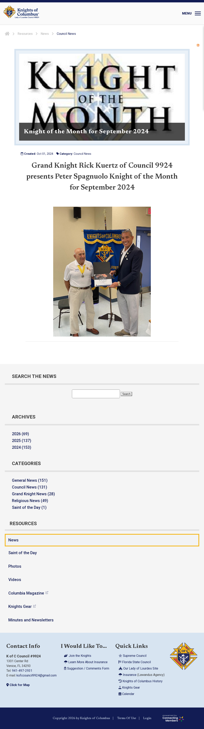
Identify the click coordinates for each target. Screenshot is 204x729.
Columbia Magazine (26, 593)
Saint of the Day (22, 552)
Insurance (129, 675)
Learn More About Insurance (88, 662)
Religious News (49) (30, 500)
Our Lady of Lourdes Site (140, 668)
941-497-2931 (22, 671)
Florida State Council (136, 662)
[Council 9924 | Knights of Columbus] (21, 13)
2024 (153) (21, 447)
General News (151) (30, 480)
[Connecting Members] (181, 718)
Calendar (127, 694)
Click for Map (19, 685)
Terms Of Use (126, 718)
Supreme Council (134, 656)
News (13, 540)
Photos (14, 566)
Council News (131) (29, 487)
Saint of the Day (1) (29, 507)
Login (147, 718)
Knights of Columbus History (142, 681)
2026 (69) (20, 433)
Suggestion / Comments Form (87, 668)
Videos (14, 579)
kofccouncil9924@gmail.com (37, 675)
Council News (82, 154)
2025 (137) (21, 440)
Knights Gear (20, 606)
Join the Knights (79, 656)
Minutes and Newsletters (31, 620)
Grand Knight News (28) (33, 494)
